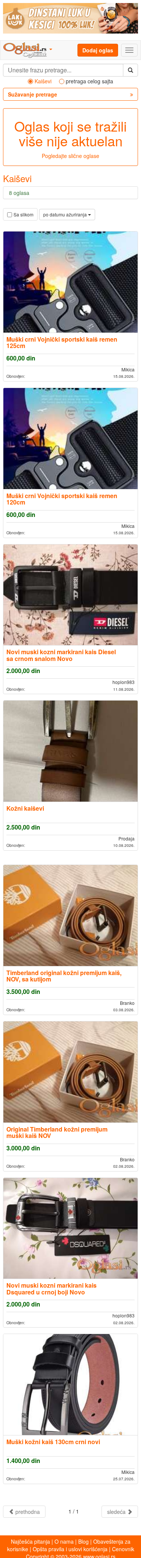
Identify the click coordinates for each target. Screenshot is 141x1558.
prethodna (27, 1511)
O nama (64, 1541)
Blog (83, 1541)
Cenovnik (123, 1549)
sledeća (117, 1511)
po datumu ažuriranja (65, 214)
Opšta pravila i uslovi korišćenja (70, 1549)
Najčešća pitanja (30, 1541)
